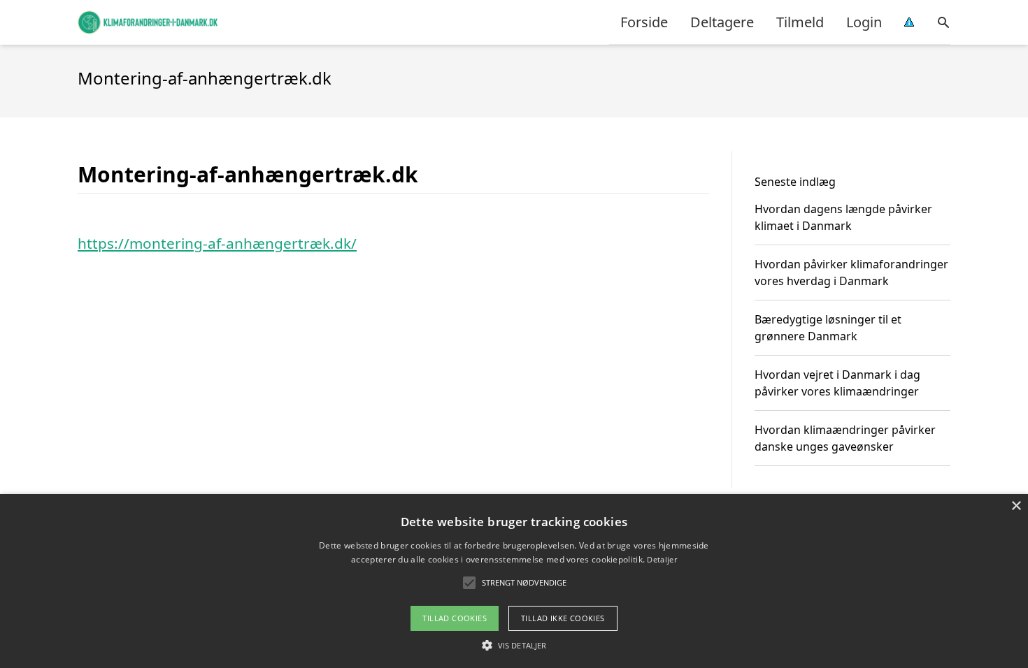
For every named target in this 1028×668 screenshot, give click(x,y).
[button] (514, 645)
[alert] (514, 581)
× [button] (1016, 506)
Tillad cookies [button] (454, 618)
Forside (644, 22)
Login (864, 22)
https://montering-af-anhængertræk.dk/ (217, 243)
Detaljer (661, 559)
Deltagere (722, 22)
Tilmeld (800, 22)
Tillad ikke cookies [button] (563, 618)
